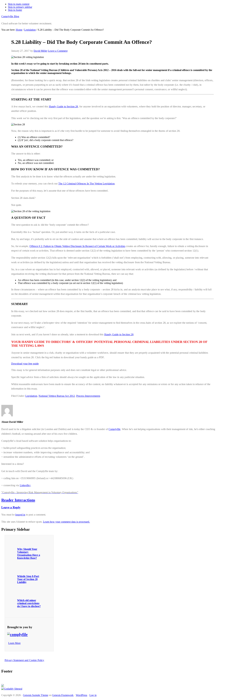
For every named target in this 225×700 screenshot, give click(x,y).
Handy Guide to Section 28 (63, 106)
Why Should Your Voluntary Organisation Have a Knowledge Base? (28, 553)
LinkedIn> (25, 485)
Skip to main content (18, 4)
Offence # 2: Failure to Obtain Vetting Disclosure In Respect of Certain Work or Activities (77, 246)
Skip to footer (15, 10)
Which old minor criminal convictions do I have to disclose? (29, 603)
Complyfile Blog (10, 16)
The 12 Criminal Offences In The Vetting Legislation (86, 183)
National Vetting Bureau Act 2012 (57, 395)
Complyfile (115, 429)
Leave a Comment (57, 50)
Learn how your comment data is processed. (66, 521)
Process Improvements (88, 395)
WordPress (81, 695)
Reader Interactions (18, 500)
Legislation (31, 395)
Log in (93, 695)
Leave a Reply (11, 507)
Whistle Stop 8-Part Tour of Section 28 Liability (28, 579)
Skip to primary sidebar (20, 7)
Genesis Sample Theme (35, 695)
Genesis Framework (63, 695)
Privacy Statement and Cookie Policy (24, 660)
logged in (20, 514)
